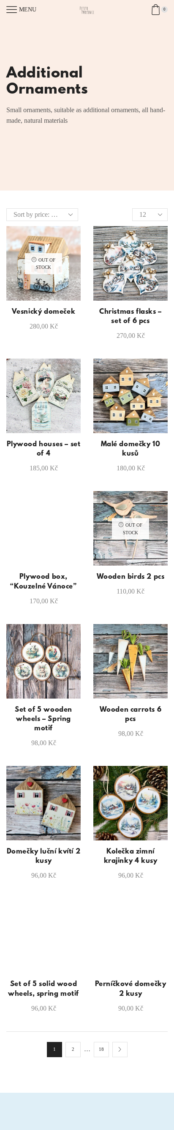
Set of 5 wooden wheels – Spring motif (43, 719)
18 (101, 1049)
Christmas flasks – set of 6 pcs (130, 316)
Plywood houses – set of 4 (44, 449)
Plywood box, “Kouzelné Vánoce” (43, 581)
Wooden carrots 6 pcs (131, 714)
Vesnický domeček (44, 312)
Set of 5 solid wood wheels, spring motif (43, 989)
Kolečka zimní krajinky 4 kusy (131, 856)
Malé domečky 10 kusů (130, 449)
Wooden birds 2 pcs (131, 577)
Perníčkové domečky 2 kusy (130, 989)
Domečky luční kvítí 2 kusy (44, 856)
